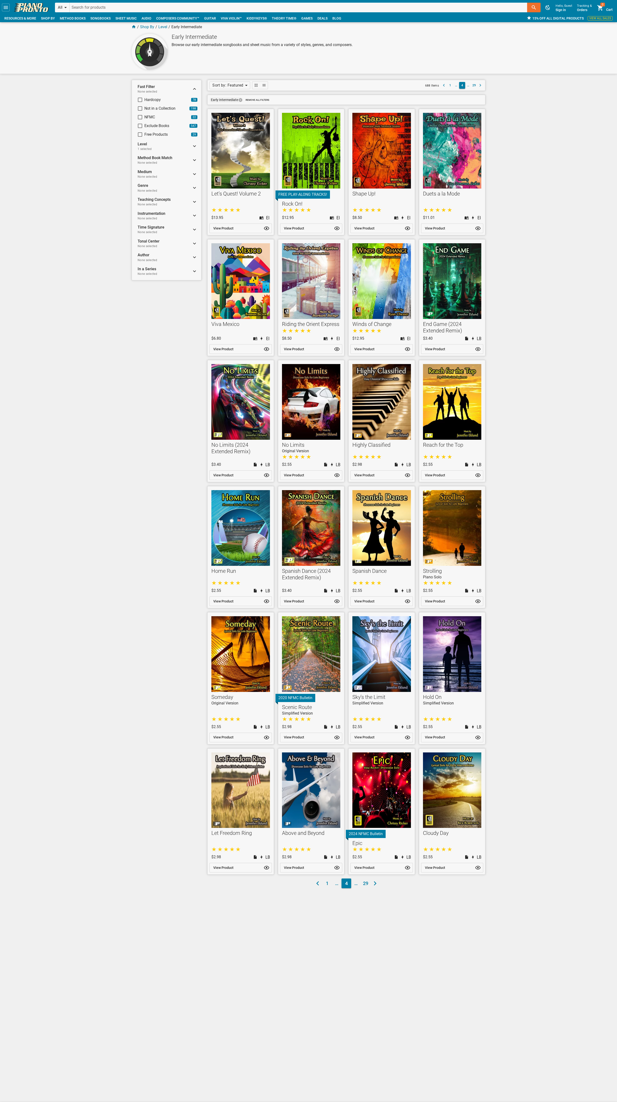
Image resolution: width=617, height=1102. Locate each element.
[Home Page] (134, 27)
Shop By (147, 27)
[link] (31, 7)
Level (162, 27)
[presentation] (240, 100)
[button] (6, 7)
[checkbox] (162, 100)
